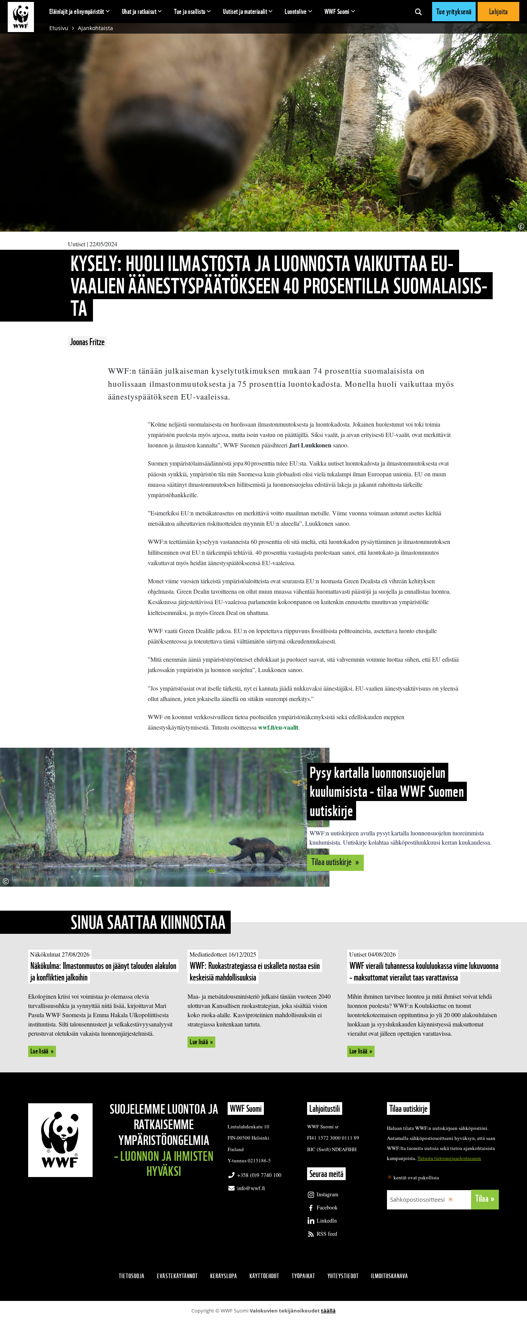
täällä (328, 1310)
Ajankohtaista (95, 28)
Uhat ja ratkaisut (139, 11)
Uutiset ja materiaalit (245, 11)
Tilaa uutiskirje (332, 861)
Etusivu (58, 28)
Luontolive (296, 11)
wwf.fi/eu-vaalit (278, 727)
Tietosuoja (132, 1276)
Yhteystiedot (343, 1276)
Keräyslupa (223, 1276)
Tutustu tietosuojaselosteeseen (449, 1158)
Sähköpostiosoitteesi (417, 1199)
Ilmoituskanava (389, 1276)
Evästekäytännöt (177, 1276)
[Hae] (418, 11)
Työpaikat (303, 1276)
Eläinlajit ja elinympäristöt (76, 11)
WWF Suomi (337, 11)
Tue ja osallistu (189, 11)
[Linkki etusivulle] (21, 17)
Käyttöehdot (264, 1276)
